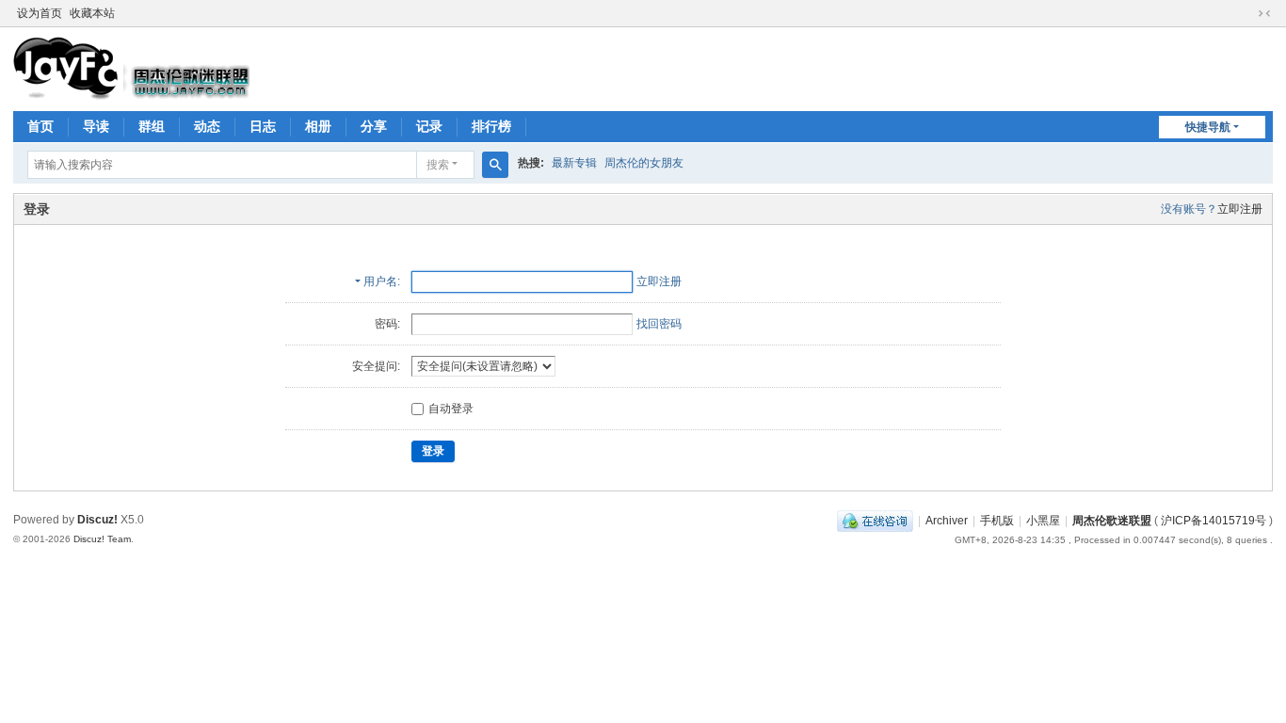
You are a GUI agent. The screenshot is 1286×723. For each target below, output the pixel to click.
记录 (429, 126)
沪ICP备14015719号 (1213, 520)
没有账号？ (1189, 209)
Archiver (946, 520)
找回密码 (659, 323)
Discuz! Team (102, 539)
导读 (96, 126)
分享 (374, 126)
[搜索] (495, 165)
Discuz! (97, 519)
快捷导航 (1207, 127)
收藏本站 (92, 13)
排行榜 (491, 126)
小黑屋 (1043, 520)
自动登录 (451, 408)
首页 (40, 126)
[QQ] (875, 520)
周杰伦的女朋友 (643, 162)
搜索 (437, 164)
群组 (151, 126)
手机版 (997, 520)
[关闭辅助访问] (1246, 13)
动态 (207, 126)
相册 (318, 126)
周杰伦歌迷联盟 (1111, 520)
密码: (387, 323)
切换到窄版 (1264, 13)
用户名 (380, 281)
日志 (262, 126)
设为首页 (39, 13)
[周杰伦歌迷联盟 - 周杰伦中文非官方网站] (131, 67)
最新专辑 (574, 162)
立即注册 (1239, 209)
